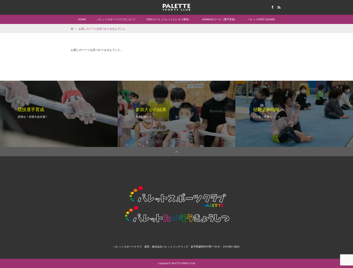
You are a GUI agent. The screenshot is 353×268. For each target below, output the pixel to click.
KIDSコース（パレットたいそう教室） (169, 19)
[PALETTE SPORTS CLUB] (176, 7)
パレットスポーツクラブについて (116, 19)
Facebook (272, 6)
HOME (82, 19)
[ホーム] (72, 25)
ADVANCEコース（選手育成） (219, 19)
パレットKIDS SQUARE (261, 19)
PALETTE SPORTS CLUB (183, 263)
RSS (278, 6)
